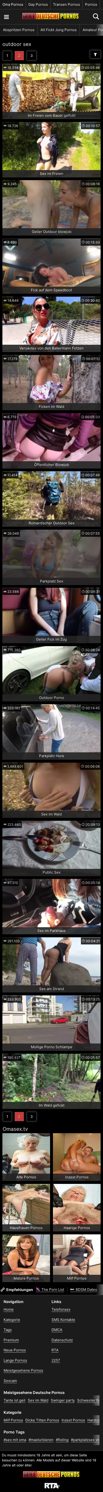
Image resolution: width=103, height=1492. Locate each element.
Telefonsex (61, 1309)
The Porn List (52, 1289)
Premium (11, 1340)
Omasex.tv (15, 1129)
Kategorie (12, 1319)
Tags (8, 1329)
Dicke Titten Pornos (42, 1420)
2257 (56, 1360)
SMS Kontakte (63, 1319)
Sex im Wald (38, 1400)
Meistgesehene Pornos (23, 1370)
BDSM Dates (86, 1289)
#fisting (62, 1439)
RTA (55, 1350)
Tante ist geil (14, 1400)
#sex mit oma (15, 1439)
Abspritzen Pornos (18, 30)
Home (9, 1309)
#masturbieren (41, 1439)
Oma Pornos (12, 4)
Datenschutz (62, 1340)
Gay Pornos (38, 4)
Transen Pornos (66, 4)
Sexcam (10, 1380)
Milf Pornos (13, 1420)
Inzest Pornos (73, 1420)
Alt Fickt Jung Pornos (58, 30)
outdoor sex (16, 44)
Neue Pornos (15, 1350)
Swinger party (63, 1400)
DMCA (57, 1329)
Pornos (91, 4)
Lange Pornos (15, 1360)
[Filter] (95, 54)
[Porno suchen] (6, 16)
